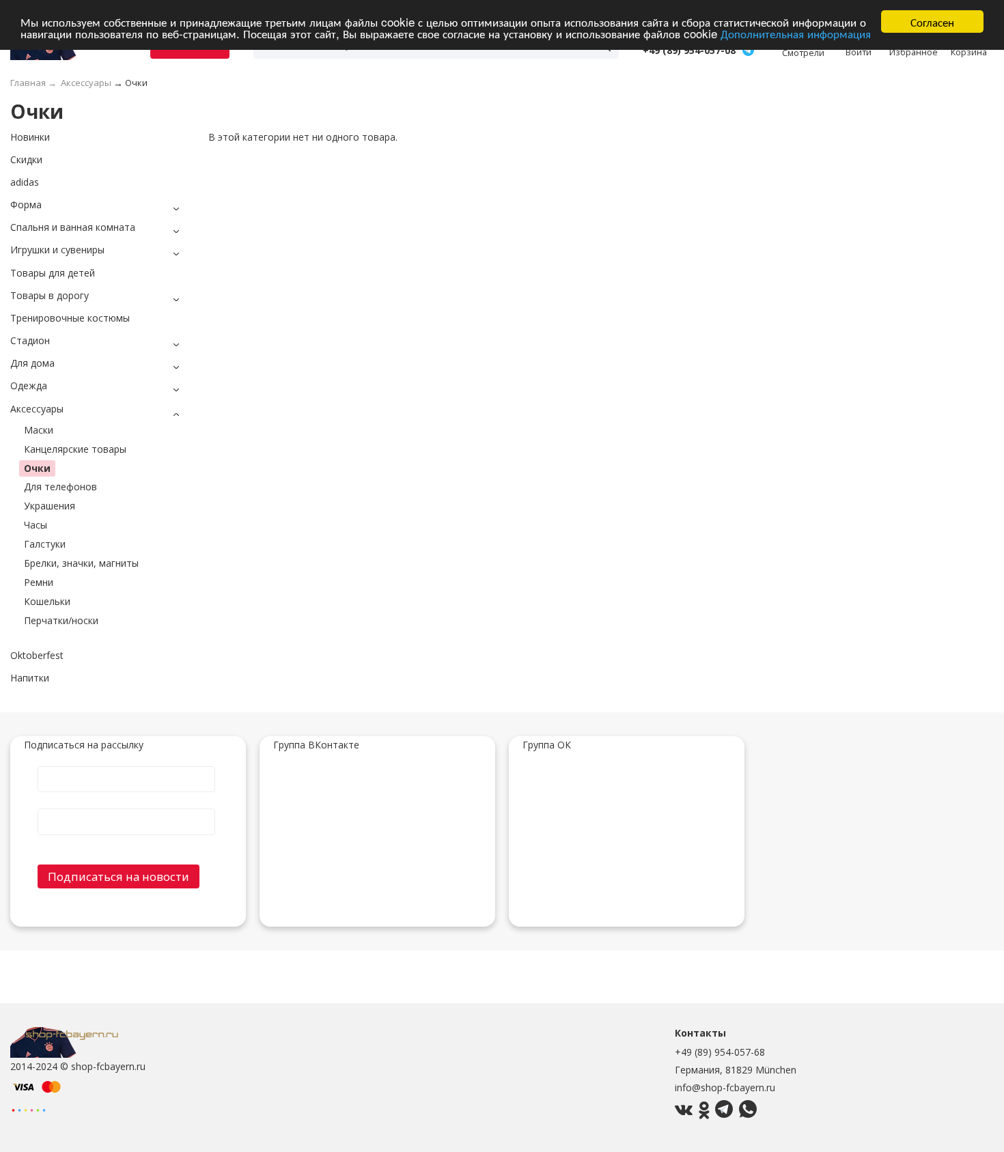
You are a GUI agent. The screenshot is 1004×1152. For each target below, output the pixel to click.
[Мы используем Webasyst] (28, 1109)
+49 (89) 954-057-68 (720, 1051)
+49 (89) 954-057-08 (689, 50)
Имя (126, 765)
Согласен (932, 21)
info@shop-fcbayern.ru (725, 1087)
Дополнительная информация (796, 33)
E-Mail (126, 808)
